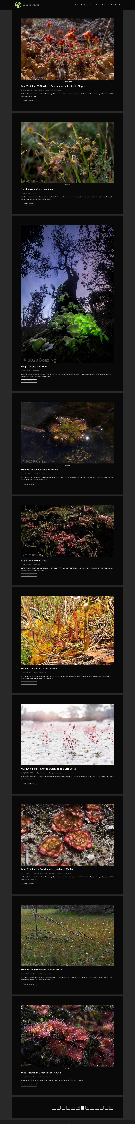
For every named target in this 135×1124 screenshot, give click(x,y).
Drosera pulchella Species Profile (39, 469)
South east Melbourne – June (37, 189)
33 (73, 1108)
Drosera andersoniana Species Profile (42, 969)
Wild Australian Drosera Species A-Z (41, 1072)
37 (92, 1108)
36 (87, 1108)
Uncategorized (57, 90)
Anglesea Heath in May (34, 560)
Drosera (35, 90)
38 (97, 1108)
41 (106, 1108)
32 (68, 1108)
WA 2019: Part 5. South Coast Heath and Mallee (47, 869)
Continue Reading (28, 100)
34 (78, 1108)
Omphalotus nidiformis (34, 366)
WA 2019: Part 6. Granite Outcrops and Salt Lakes (48, 768)
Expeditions (41, 90)
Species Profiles (42, 473)
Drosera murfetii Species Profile (39, 668)
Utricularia (68, 873)
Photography (36, 370)
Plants (51, 90)
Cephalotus (36, 873)
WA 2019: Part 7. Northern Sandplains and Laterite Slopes (53, 86)
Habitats (47, 90)
